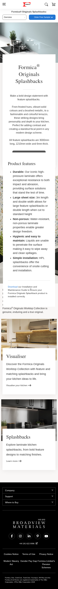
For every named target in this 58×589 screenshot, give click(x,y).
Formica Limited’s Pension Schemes (46, 553)
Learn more (12, 451)
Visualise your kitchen (17, 375)
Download (12, 279)
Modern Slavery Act (11, 551)
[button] (54, 5)
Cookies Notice (11, 544)
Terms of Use (28, 544)
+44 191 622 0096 (27, 534)
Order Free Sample (42, 17)
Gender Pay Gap (28, 551)
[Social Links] (12, 526)
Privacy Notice (46, 544)
